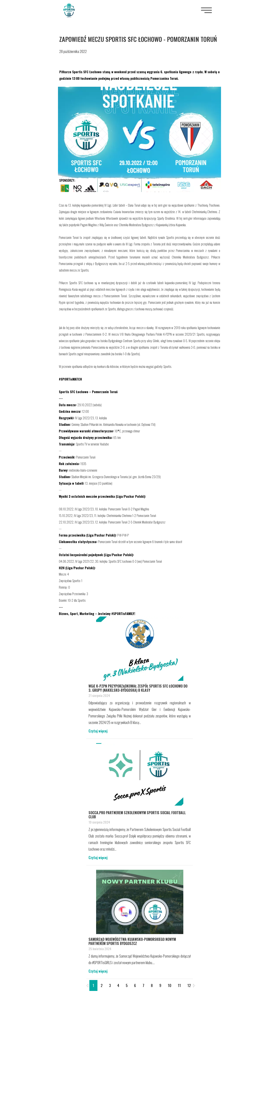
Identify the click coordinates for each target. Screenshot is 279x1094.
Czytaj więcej (97, 731)
